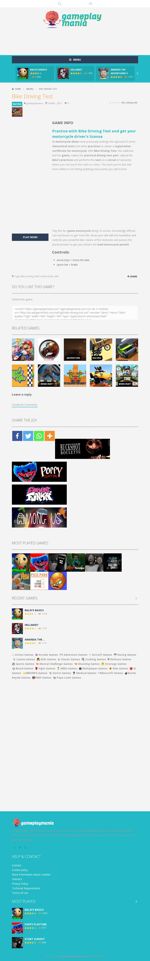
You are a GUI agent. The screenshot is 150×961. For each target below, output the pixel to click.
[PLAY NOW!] (22, 73)
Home (17, 89)
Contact (16, 865)
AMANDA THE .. (34, 639)
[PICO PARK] (39, 580)
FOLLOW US (90, 3)
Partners (17, 879)
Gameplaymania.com (73, 956)
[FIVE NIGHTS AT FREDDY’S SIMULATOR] (112, 562)
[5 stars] (120, 103)
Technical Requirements (26, 888)
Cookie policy (20, 870)
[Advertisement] (78, 40)
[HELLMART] (17, 628)
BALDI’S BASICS (38, 69)
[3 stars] (115, 103)
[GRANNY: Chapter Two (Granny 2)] (94, 562)
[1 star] (110, 103)
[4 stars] (117, 103)
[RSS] (25, 847)
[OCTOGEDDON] (57, 580)
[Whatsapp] (39, 436)
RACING (29, 89)
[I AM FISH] (21, 580)
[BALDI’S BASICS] (21, 562)
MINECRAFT (47, 383)
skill (56, 276)
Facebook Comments (25, 404)
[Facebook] (17, 436)
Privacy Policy (20, 883)
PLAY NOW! (30, 237)
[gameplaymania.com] (75, 19)
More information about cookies (31, 874)
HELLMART (76, 69)
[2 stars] (112, 103)
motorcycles (47, 276)
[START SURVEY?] (57, 562)
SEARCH (59, 3)
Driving (29, 276)
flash (37, 276)
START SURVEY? (35, 939)
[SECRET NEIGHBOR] (76, 562)
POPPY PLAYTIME (36, 924)
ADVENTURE (73, 358)
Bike (23, 276)
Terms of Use (20, 893)
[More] (50, 436)
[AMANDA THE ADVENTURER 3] (17, 643)
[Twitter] (28, 436)
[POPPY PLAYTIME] (39, 562)
